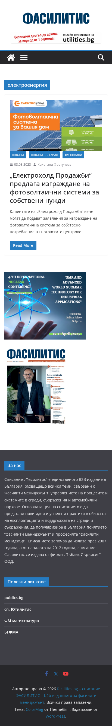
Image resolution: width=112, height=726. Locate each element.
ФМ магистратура (21, 620)
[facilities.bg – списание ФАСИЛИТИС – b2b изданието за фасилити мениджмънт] (10, 57)
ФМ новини (73, 155)
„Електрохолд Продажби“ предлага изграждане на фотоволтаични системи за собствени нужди (54, 188)
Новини (18, 155)
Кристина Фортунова (54, 164)
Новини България (44, 155)
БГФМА (11, 632)
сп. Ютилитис (17, 609)
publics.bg (13, 597)
